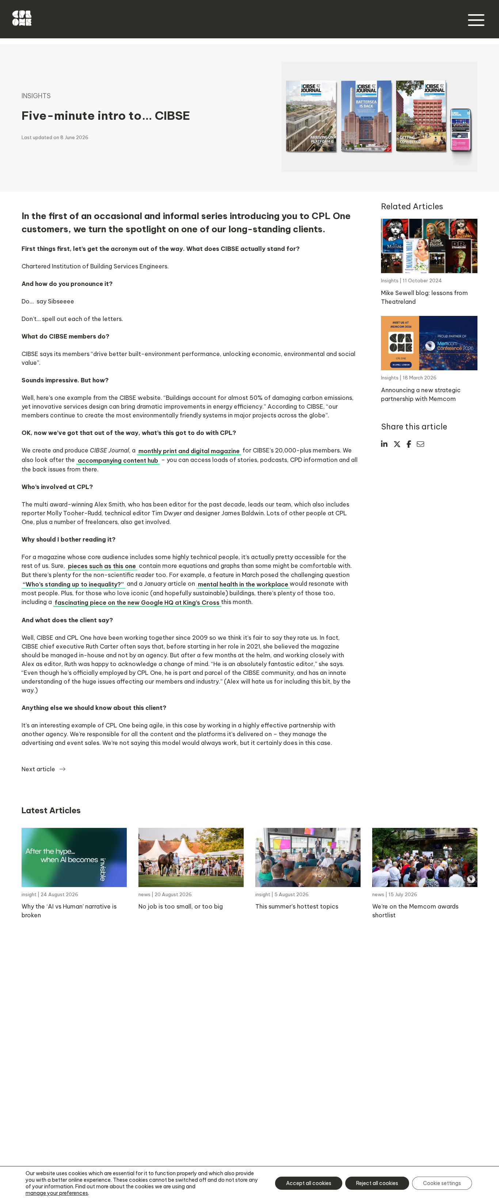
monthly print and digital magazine (189, 451)
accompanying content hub (118, 460)
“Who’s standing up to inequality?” (73, 584)
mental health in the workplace (243, 584)
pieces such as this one (102, 566)
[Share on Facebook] (409, 444)
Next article (38, 769)
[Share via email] (420, 444)
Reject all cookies (377, 1183)
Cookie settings (442, 1183)
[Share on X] (397, 444)
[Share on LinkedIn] (384, 444)
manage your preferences (57, 1193)
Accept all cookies (308, 1183)
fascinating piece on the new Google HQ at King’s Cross (137, 602)
